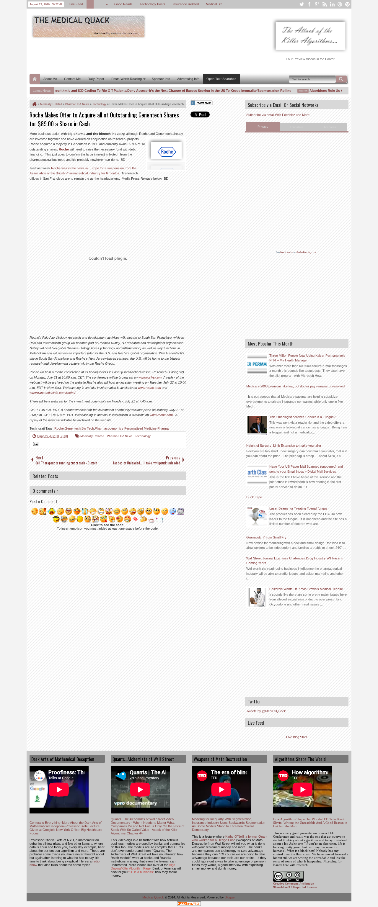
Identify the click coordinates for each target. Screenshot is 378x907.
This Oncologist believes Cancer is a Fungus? (302, 417)
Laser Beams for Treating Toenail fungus (298, 508)
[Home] (34, 104)
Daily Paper (96, 79)
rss (324, 4)
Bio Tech (88, 428)
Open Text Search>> (221, 79)
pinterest (347, 4)
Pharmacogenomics (109, 428)
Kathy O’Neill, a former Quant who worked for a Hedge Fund (229, 838)
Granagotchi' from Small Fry (266, 537)
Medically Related (92, 436)
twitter (301, 4)
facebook (309, 4)
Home (35, 79)
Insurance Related (185, 4)
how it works (286, 252)
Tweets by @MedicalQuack (266, 711)
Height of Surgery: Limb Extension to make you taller (283, 445)
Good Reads (123, 4)
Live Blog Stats (296, 737)
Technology (143, 436)
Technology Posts (152, 4)
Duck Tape (254, 497)
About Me (50, 79)
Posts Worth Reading (126, 79)
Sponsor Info (161, 79)
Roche (64, 149)
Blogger (230, 897)
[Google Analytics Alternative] (189, 904)
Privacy (263, 126)
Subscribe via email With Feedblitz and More (277, 115)
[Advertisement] (137, 55)
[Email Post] (34, 444)
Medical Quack (153, 897)
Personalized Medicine (140, 428)
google (317, 4)
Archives (330, 127)
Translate (296, 127)
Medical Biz (214, 4)
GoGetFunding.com (306, 252)
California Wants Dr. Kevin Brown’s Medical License (306, 589)
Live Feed (76, 4)
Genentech (73, 428)
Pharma (163, 428)
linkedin (332, 4)
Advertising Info (188, 79)
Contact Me (72, 79)
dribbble (340, 4)
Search (341, 79)
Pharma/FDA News (120, 436)
